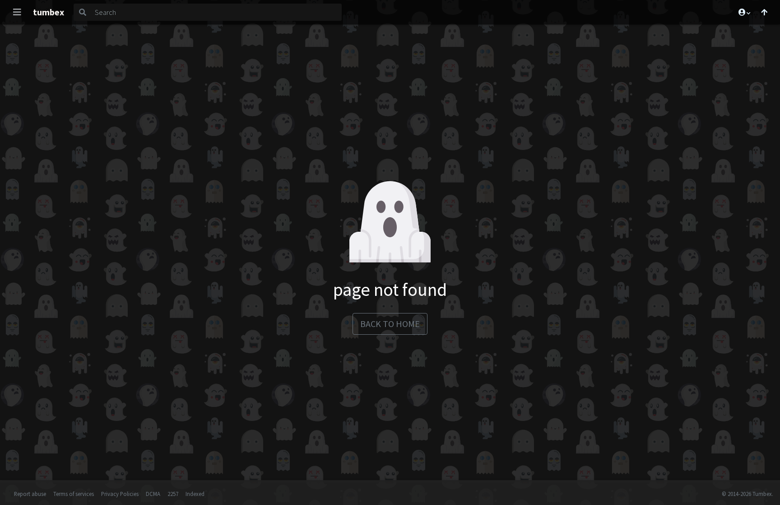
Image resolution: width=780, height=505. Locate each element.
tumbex (48, 12)
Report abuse (30, 493)
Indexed (195, 493)
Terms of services (73, 493)
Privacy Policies (120, 493)
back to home (390, 323)
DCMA (153, 493)
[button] (744, 12)
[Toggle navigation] (17, 12)
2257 (172, 493)
